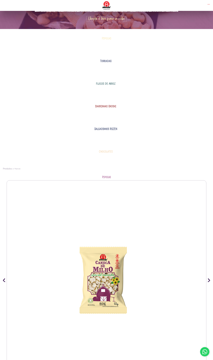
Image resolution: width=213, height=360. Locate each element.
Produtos (6, 72)
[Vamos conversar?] (204, 351)
